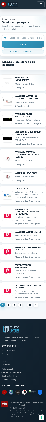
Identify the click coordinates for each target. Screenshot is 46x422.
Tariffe (3, 361)
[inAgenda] (24, 392)
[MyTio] (32, 392)
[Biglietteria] (18, 392)
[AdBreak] (11, 392)
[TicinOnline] (3, 4)
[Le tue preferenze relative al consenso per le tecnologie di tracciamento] (41, 417)
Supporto (5, 354)
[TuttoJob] (13, 4)
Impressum (5, 364)
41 (30, 305)
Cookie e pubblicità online (11, 372)
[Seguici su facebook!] (40, 392)
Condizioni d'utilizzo (9, 376)
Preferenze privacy (8, 379)
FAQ (3, 357)
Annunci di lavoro (8, 350)
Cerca (23, 44)
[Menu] (41, 4)
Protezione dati (7, 369)
